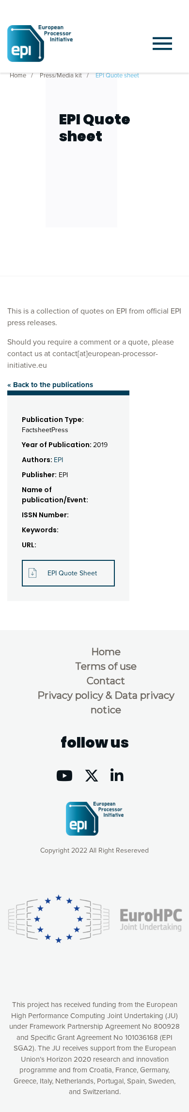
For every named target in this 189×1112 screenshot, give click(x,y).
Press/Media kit (61, 75)
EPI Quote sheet (117, 75)
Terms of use (106, 666)
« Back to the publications (50, 384)
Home (18, 75)
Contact (106, 681)
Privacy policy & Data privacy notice (105, 703)
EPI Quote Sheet (72, 573)
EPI (58, 460)
